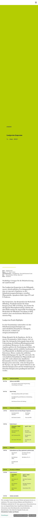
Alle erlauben (32, 515)
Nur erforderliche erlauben (20, 515)
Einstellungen (4, 515)
